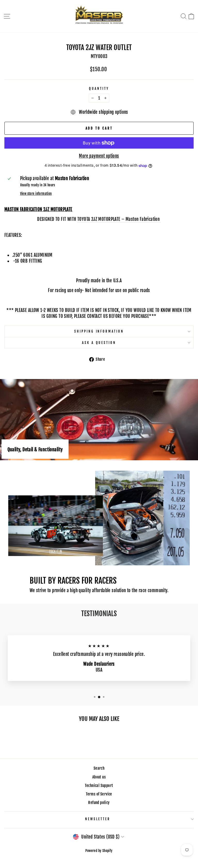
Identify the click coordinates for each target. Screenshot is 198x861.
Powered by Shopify (98, 851)
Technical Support (99, 785)
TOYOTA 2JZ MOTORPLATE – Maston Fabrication (119, 219)
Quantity (99, 88)
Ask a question (99, 343)
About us (99, 777)
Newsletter (98, 819)
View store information (36, 193)
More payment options (99, 156)
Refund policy (99, 802)
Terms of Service (99, 794)
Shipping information (99, 331)
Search (99, 768)
